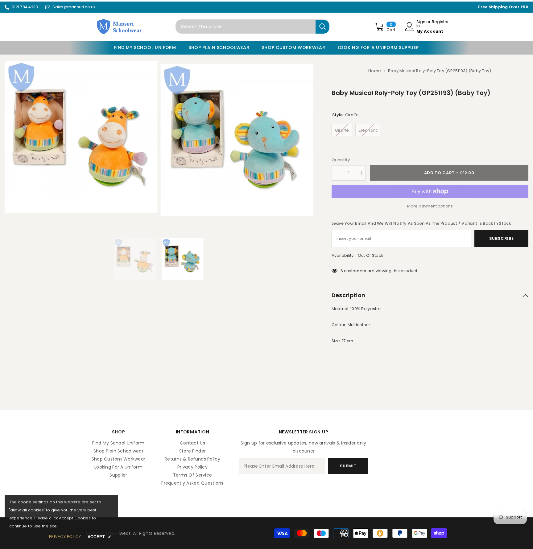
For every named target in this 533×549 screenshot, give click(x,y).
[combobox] (246, 26)
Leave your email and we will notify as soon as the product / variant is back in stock (421, 223)
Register (440, 22)
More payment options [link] (430, 206)
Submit (348, 466)
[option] (81, 137)
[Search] (252, 26)
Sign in (420, 24)
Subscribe (501, 238)
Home (374, 71)
